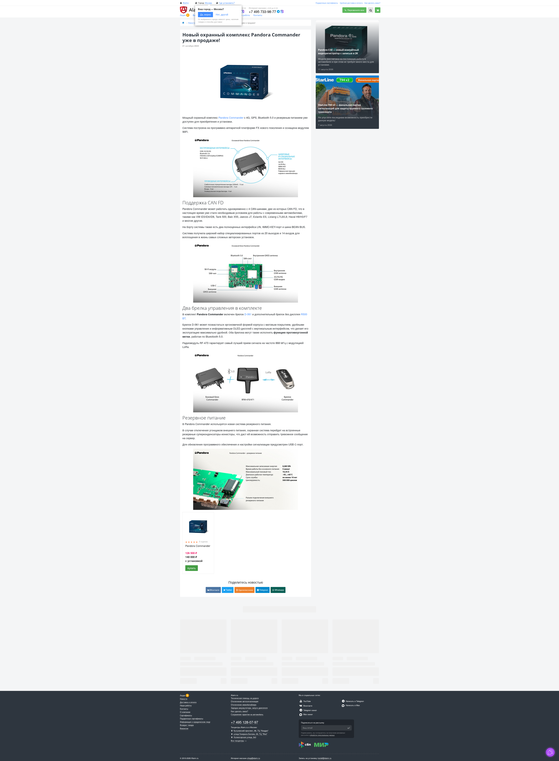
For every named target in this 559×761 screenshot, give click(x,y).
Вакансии (184, 728)
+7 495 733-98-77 (262, 11)
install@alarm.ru (324, 758)
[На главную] (183, 22)
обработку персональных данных (322, 735)
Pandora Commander (231, 117)
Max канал (308, 714)
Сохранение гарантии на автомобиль (247, 714)
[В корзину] (377, 10)
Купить (191, 568)
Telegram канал (310, 710)
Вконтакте (307, 705)
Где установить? (227, 2)
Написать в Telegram (354, 701)
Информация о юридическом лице (195, 721)
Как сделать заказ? (372, 3)
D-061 (248, 314)
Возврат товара (187, 725)
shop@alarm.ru (253, 758)
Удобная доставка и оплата (351, 3)
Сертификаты (186, 715)
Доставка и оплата (188, 702)
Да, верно (205, 14)
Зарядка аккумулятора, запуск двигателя (249, 707)
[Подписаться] (349, 727)
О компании (185, 712)
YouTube (307, 701)
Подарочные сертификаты (327, 3)
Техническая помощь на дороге (245, 698)
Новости (183, 698)
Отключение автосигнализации (244, 701)
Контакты (257, 15)
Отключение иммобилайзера (243, 704)
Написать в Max (352, 705)
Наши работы (243, 15)
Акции (183, 15)
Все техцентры (237, 740)
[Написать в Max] (242, 11)
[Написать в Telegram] (278, 11)
